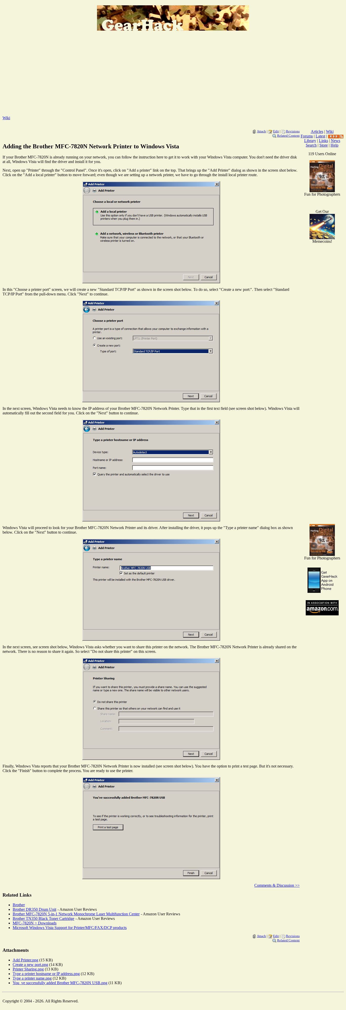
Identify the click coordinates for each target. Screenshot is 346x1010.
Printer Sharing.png (28, 969)
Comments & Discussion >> (277, 885)
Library (310, 140)
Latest (320, 136)
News (335, 140)
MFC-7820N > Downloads (34, 923)
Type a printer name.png (32, 978)
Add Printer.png (25, 960)
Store (323, 145)
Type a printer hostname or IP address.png (46, 974)
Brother (19, 905)
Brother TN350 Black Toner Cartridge (43, 918)
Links (323, 140)
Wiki (6, 118)
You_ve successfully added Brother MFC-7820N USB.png (60, 983)
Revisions (293, 131)
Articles (317, 131)
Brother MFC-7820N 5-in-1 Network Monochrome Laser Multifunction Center (76, 914)
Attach (261, 131)
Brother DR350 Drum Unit (34, 909)
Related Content (288, 135)
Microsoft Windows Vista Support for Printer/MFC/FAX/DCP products (70, 927)
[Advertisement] (173, 76)
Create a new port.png (30, 964)
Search (311, 145)
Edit (276, 131)
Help (334, 145)
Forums (307, 136)
